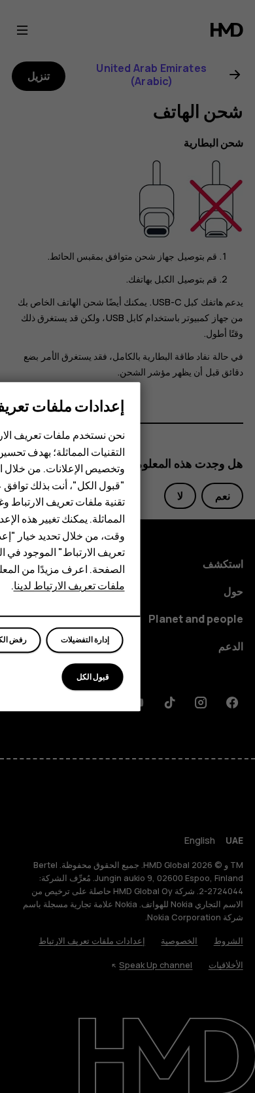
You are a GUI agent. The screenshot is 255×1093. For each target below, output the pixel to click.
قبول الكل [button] (92, 677)
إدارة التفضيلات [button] (85, 640)
